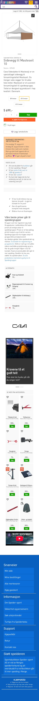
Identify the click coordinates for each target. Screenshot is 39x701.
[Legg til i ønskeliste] (7, 397)
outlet (19, 175)
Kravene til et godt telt (15, 371)
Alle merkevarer (12, 583)
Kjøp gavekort (11, 589)
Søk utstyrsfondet (13, 615)
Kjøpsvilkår (10, 634)
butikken (26, 166)
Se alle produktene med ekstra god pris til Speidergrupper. (17, 257)
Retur (7, 640)
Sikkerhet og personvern (16, 608)
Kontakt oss (10, 647)
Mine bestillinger (13, 577)
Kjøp (28, 115)
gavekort (18, 172)
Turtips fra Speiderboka (16, 621)
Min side (9, 570)
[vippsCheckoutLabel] (19, 119)
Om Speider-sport (13, 602)
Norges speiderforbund (14, 664)
